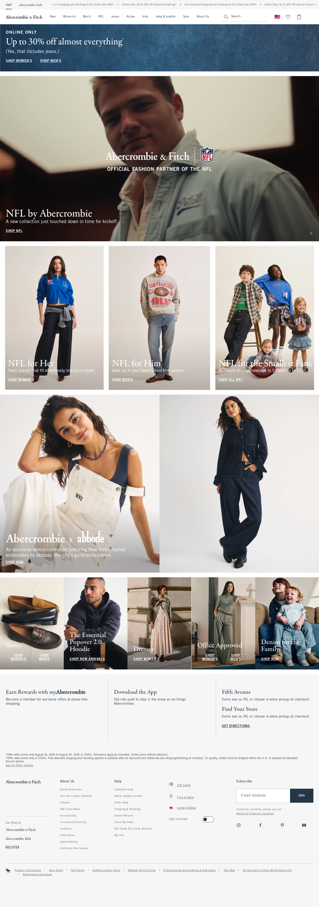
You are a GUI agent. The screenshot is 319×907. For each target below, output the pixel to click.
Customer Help (123, 789)
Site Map (229, 870)
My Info (119, 835)
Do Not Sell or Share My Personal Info (267, 870)
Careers (65, 803)
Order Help (121, 803)
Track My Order (124, 822)
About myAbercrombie (128, 796)
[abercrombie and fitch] (24, 16)
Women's (69, 16)
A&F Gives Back (70, 809)
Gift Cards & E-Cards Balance (133, 829)
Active (131, 16)
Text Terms (77, 870)
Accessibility (68, 816)
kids (145, 16)
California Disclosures (74, 848)
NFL (101, 16)
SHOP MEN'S (50, 61)
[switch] (170, 817)
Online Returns (123, 816)
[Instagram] (238, 825)
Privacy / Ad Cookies (28, 870)
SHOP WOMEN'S (19, 61)
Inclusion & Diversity (73, 822)
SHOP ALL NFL (231, 379)
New (53, 16)
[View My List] (288, 16)
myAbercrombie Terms (106, 870)
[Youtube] (304, 825)
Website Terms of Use (142, 870)
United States (186, 808)
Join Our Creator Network (76, 796)
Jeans (115, 16)
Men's (87, 16)
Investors (66, 829)
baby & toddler (166, 16)
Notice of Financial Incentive (255, 813)
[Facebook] (260, 825)
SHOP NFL (14, 231)
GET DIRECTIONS (236, 726)
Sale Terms (56, 870)
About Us (203, 16)
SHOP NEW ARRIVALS (87, 659)
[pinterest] (282, 825)
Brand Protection (71, 789)
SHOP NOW (15, 562)
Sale (186, 16)
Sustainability (69, 842)
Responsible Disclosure (37, 874)
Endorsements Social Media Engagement (189, 870)
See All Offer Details (19, 765)
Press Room (67, 835)
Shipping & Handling (127, 809)
